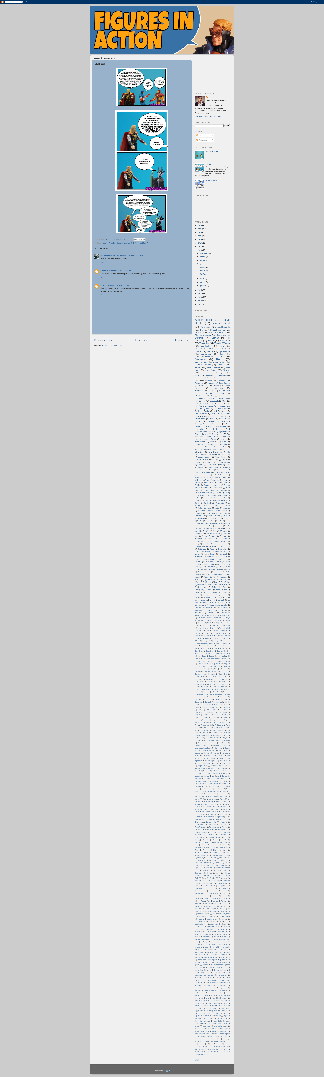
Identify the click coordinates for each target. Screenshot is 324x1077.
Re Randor (213, 585)
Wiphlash (224, 523)
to (206, 1044)
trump (208, 610)
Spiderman (198, 880)
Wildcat (197, 449)
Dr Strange (223, 495)
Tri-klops (214, 592)
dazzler (197, 937)
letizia (197, 988)
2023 (200, 232)
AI (209, 625)
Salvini (227, 855)
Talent (224, 888)
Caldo (218, 661)
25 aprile (223, 531)
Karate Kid (207, 771)
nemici (214, 998)
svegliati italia (222, 1036)
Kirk (220, 567)
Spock (227, 518)
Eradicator (198, 712)
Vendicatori (206, 346)
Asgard (224, 638)
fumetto (198, 375)
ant (219, 916)
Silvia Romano (207, 868)
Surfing (215, 888)
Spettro (212, 878)
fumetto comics (211, 952)
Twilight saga (224, 398)
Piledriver (208, 829)
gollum (197, 965)
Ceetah (218, 493)
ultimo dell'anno (221, 610)
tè (210, 1046)
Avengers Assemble (204, 643)
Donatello (208, 702)
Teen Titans (214, 891)
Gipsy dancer (214, 735)
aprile (202, 278)
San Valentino (217, 434)
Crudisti (197, 686)
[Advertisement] (211, 72)
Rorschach (199, 378)
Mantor (197, 799)
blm (226, 921)
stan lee (207, 416)
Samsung (200, 858)
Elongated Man (221, 551)
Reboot (207, 842)
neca (207, 998)
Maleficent (223, 794)
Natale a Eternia (214, 511)
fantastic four (219, 362)
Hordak (211, 564)
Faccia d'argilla (209, 554)
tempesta (214, 1041)
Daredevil (214, 401)
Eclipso (197, 707)
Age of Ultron (211, 465)
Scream (208, 590)
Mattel (217, 508)
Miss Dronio (209, 804)
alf (213, 914)
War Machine (202, 523)
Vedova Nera (201, 362)
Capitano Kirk (215, 666)
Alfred (221, 465)
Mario (228, 505)
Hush (224, 745)
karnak (203, 602)
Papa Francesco (200, 827)
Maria (219, 403)
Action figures (204, 319)
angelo (212, 916)
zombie (211, 613)
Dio (208, 452)
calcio (225, 924)
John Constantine (209, 567)
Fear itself (223, 554)
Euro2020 (223, 715)
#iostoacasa (200, 391)
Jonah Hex (226, 763)
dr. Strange (204, 942)
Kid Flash (207, 503)
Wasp (197, 595)
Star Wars (217, 880)
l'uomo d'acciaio (210, 982)
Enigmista (199, 429)
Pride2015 (214, 832)
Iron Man (142, 243)
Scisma (211, 518)
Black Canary (213, 467)
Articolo (215, 638)
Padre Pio (210, 824)
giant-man (223, 960)
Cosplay (198, 546)
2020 (200, 239)
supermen (210, 1036)
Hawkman (207, 500)
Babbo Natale (220, 416)
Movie (197, 812)
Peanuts (206, 475)
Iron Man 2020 (219, 755)
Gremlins (198, 562)
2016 (200, 250)
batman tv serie (212, 919)
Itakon (221, 758)
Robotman (198, 852)
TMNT (205, 592)
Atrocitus (223, 536)
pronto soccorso (221, 1013)
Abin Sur (216, 625)
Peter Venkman (201, 414)
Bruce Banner (217, 449)
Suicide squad (222, 883)
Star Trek (214, 460)
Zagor (222, 909)
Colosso (202, 401)
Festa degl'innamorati (202, 720)
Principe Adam (200, 516)
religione (212, 1018)
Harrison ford (211, 743)
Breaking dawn (204, 408)
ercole (227, 942)
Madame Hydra (216, 505)
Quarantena (205, 354)
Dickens (220, 470)
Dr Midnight (212, 495)
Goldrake (198, 447)
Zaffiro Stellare (211, 909)
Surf (207, 888)
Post (200, 135)
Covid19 (221, 364)
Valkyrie (206, 898)
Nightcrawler (208, 580)
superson (198, 610)
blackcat (212, 921)
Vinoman (224, 592)
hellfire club (222, 967)
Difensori (207, 426)
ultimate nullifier (219, 1046)
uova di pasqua (213, 1049)
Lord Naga (219, 789)
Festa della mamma (214, 556)
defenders (206, 937)
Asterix (204, 536)
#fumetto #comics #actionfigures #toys (214, 406)
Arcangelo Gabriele (223, 635)
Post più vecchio (180, 340)
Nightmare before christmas (204, 817)
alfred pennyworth (223, 914)
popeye (224, 1011)
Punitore (222, 419)
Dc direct (215, 689)
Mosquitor (223, 577)
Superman (225, 340)
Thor (149, 243)
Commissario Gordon (219, 544)
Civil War (134, 243)
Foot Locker (219, 725)
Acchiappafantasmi (202, 424)
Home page (141, 340)
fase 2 (224, 944)
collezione (211, 931)
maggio (203, 267)
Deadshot (206, 692)
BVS (196, 646)
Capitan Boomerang (219, 664)
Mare (204, 799)
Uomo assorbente (201, 896)
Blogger (167, 1071)
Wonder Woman (222, 343)
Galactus (223, 498)
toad (211, 1044)
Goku (212, 559)
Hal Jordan (209, 562)
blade (220, 921)
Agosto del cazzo (210, 628)
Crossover (223, 684)
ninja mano (223, 998)
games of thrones (220, 954)
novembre (204, 253)
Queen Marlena (215, 837)
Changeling (223, 674)
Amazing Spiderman (220, 630)
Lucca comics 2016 (209, 791)
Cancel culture (203, 664)
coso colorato (222, 931)
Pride (215, 475)
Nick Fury (203, 386)
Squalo (208, 880)
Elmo (200, 710)
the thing (223, 1041)
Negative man (212, 814)
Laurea (208, 164)
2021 (200, 236)
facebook (206, 597)
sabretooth (201, 1023)
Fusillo (103, 270)
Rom (216, 852)
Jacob (197, 503)
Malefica (214, 794)
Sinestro (198, 477)
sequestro (206, 1026)
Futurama (218, 472)
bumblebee (218, 526)
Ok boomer (223, 822)
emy (220, 942)
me (216, 462)
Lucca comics (204, 572)
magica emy (223, 988)
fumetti (212, 600)
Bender (206, 449)
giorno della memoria (219, 962)
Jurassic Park (216, 766)
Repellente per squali (202, 847)
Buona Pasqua (208, 490)
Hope (216, 500)
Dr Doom (198, 411)
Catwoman (223, 490)
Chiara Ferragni (214, 676)
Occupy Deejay (211, 822)
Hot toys (206, 745)
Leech (225, 781)
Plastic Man (210, 513)
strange (215, 1034)
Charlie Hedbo (200, 676)
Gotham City (199, 738)
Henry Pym (201, 564)
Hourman (220, 564)
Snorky (217, 873)
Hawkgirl (198, 500)
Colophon (223, 679)
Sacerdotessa (217, 855)
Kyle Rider (223, 773)
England (224, 710)
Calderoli (209, 661)
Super (197, 886)
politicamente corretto (218, 605)
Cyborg (227, 493)
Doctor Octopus (224, 546)
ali (198, 916)
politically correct (213, 1011)
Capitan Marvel (200, 666)
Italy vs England (210, 761)
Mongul (218, 804)
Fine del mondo (206, 725)
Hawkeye (209, 356)
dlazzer (224, 937)
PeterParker (225, 582)
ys (229, 1051)
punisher (198, 608)
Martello (217, 572)
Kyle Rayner (211, 773)
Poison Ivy (223, 513)
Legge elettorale (200, 783)
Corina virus (199, 684)
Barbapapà (205, 648)
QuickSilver (201, 585)
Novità (218, 819)
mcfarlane (223, 990)
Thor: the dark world (213, 893)
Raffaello (216, 840)
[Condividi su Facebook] (142, 239)
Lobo (228, 569)
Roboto (214, 587)
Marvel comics (217, 330)
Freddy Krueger (216, 429)
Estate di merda (221, 712)
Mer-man (208, 381)
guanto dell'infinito (217, 965)
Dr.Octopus (202, 549)
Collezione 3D (211, 679)
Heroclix (198, 745)
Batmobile (198, 539)
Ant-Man (217, 424)
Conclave (211, 681)
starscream (223, 1031)
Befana (200, 467)
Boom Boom (201, 656)
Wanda (197, 903)
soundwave (208, 608)
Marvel (210, 351)
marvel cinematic (210, 990)
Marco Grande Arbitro (109, 255)
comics (211, 383)
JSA (219, 454)
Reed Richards (201, 587)
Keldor (227, 771)
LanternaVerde (221, 778)
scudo (197, 1026)
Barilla (214, 648)
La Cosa (212, 391)
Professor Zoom (215, 516)
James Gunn (199, 763)
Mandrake (223, 796)
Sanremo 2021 (224, 858)
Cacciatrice (199, 661)
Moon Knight (222, 806)
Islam (214, 758)
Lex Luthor (208, 786)
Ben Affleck (210, 651)
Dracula (216, 386)
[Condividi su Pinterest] (144, 239)
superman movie (221, 608)
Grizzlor (197, 740)
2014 (200, 294)
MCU (205, 505)
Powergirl (198, 460)
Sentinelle (217, 863)
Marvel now (213, 799)
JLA (207, 411)
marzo (202, 282)
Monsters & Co (210, 806)
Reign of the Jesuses (210, 845)
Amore (207, 633)
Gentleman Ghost (203, 732)
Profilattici (211, 834)
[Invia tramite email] (134, 239)
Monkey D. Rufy (210, 577)
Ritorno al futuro (219, 850)
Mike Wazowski (221, 801)
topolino (218, 1044)
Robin (211, 340)
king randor (226, 980)
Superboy (223, 886)
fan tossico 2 (213, 944)
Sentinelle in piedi (212, 151)
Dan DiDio (206, 689)
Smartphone (199, 873)
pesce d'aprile (225, 1008)
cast (218, 926)
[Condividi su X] (139, 239)
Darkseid (210, 470)
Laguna (208, 778)
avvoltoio (201, 919)
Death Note (216, 692)
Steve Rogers (209, 883)
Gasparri (220, 730)
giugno (203, 264)
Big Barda (222, 442)
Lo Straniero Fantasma (214, 569)
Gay (224, 401)
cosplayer (198, 934)
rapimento (198, 1016)
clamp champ (222, 929)
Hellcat (227, 562)
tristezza (227, 1044)
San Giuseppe (212, 858)
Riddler (198, 421)
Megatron (226, 508)
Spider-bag (223, 878)
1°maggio (200, 623)
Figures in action (203, 335)
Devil (202, 452)
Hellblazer (223, 743)
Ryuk (223, 852)
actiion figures (213, 911)
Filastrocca (223, 722)
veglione (224, 1049)
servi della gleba (220, 1026)
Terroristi (224, 891)
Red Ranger (217, 842)
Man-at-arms (208, 403)
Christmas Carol (220, 408)
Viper (208, 901)
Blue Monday (219, 653)
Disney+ (198, 699)
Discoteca (223, 697)
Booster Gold (221, 323)
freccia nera (199, 952)
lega (208, 985)
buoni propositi (215, 924)
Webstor (198, 480)
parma (199, 1008)
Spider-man (224, 351)
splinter (214, 1031)
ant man (198, 526)
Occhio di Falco (204, 348)
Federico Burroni (216, 97)
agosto (203, 260)
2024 (200, 229)
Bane (212, 442)
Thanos (224, 460)
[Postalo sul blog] (137, 239)
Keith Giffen (218, 771)
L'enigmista (219, 503)
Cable (225, 659)
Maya (221, 799)
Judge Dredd (202, 766)
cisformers (210, 929)
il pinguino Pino (220, 970)
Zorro (203, 911)
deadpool (198, 462)
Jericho (216, 763)
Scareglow (198, 590)
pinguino (200, 1011)
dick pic (216, 937)
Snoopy (209, 873)
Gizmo (204, 559)
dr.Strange (208, 462)
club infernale (200, 931)
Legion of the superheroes (218, 783)
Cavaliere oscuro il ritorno (205, 674)
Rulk (224, 587)
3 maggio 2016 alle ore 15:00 (131, 255)
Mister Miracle (220, 457)
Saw (206, 460)
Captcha (214, 669)
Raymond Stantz (201, 434)
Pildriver (198, 829)
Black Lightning (206, 653)
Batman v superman (212, 485)
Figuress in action (210, 722)
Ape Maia (209, 635)
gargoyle (198, 957)
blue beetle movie (201, 924)
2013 (200, 297)
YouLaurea (198, 909)
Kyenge (200, 773)
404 (198, 625)
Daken (197, 689)
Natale (222, 356)
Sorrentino (218, 875)
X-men (198, 367)
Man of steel (199, 796)
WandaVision (207, 903)
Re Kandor (198, 842)
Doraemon (218, 702)
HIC (204, 740)
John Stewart (224, 383)
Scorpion (224, 860)
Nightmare (223, 432)
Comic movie (199, 681)
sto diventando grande (202, 1034)
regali (225, 1016)
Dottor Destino (206, 393)
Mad (205, 794)
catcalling (226, 926)
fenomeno (198, 947)
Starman (227, 880)
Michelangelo (208, 801)
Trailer (220, 521)
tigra (223, 421)
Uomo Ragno (211, 370)
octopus (215, 1000)
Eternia (197, 715)
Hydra (222, 373)
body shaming (221, 595)
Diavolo (200, 694)
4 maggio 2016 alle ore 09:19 (119, 285)
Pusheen (223, 834)
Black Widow (213, 367)
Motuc (225, 809)
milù (209, 993)
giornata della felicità (202, 962)
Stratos (200, 521)
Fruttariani (204, 730)
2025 (200, 225)
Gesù (197, 356)
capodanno (221, 437)
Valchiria (198, 898)
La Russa (215, 776)
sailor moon (212, 1023)
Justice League (204, 457)
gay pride (221, 600)
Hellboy (218, 562)
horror (209, 970)
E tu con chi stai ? (219, 704)
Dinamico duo (212, 697)
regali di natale (200, 1018)
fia (210, 949)
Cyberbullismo (209, 546)
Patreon (224, 827)
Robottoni (208, 852)
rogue (228, 1021)
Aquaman (209, 375)
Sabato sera (205, 855)
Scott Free (198, 863)
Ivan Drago (223, 761)
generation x (225, 957)
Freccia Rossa (209, 727)
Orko (228, 580)
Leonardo (198, 786)
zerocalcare (201, 1054)
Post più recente (103, 340)
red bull (207, 1016)
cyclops (208, 934)
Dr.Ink (207, 704)
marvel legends (222, 327)
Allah (208, 630)
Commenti (202, 140)
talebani (217, 1039)
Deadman (200, 495)
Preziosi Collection (201, 832)
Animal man (222, 483)
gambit (206, 954)
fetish (204, 949)
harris (203, 967)
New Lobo (223, 814)
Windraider (214, 523)
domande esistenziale (202, 939)
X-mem (224, 480)
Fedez (225, 717)
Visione (215, 901)
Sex (226, 863)
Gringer (224, 738)
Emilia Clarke (211, 710)
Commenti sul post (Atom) (112, 346)
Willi (225, 903)
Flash (221, 354)
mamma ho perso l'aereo (205, 439)
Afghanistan (225, 625)
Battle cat (223, 648)
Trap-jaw (211, 421)
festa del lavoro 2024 (212, 947)
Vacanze (215, 896)
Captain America (123, 243)
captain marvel (209, 926)
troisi (198, 1046)
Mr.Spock (215, 812)
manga (197, 990)
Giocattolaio (225, 732)
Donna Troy (217, 452)
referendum (217, 1016)
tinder (202, 1044)
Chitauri (224, 541)
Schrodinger (213, 860)
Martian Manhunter (204, 508)
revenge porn (222, 1018)
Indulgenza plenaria (202, 753)
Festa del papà (206, 472)
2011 (200, 304)
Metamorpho (217, 574)
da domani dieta (221, 934)
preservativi (207, 1013)
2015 (200, 290)
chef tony (200, 929)
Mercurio (207, 574)
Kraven (227, 567)
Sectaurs (208, 863)
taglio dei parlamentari (203, 1039)
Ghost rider (200, 419)
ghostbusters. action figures (207, 960)
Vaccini (224, 896)
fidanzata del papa (220, 949)
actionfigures (225, 911)
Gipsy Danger (202, 735)
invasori (219, 977)
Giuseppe (214, 396)
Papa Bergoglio (222, 824)
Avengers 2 (206, 641)
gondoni (205, 965)
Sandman (201, 518)
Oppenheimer (199, 824)
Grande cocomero (213, 738)
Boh (228, 653)
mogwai (205, 995)
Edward (222, 393)
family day (201, 944)
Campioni (226, 661)
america (204, 916)
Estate (208, 712)
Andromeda (199, 534)
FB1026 (103, 285)
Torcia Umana (222, 477)
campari (197, 926)
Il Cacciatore (217, 748)
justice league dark (211, 980)
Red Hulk (223, 585)
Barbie (197, 485)
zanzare (198, 613)
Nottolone (208, 819)
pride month (200, 442)
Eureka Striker (209, 715)
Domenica (198, 702)
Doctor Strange (221, 699)
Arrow (207, 638)
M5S (222, 791)
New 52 (197, 580)
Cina (225, 676)
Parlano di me (214, 827)
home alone (199, 970)
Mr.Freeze (205, 812)
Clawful (205, 544)
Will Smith (218, 903)
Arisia (200, 638)
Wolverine (204, 343)
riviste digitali (217, 1021)
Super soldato (209, 886)
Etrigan (197, 554)
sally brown (223, 1023)
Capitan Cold (212, 539)
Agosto (199, 628)
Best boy (220, 651)
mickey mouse (200, 993)
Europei (197, 717)
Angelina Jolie (220, 633)
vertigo (197, 1051)
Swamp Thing (209, 477)
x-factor (223, 1051)
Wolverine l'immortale (203, 906)
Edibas (197, 498)
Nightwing (220, 817)
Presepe (226, 396)
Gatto (228, 730)
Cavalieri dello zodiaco (203, 493)
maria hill (223, 602)
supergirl (201, 1036)
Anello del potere (213, 534)
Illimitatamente (209, 750)
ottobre (203, 257)
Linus (217, 786)
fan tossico (218, 597)
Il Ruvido (224, 500)
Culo (206, 686)
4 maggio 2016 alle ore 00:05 (119, 270)
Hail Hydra (203, 270)
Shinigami (223, 865)
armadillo (226, 916)
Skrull (197, 592)
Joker (212, 419)
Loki (196, 403)
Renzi (225, 845)
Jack (215, 411)
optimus (197, 1005)
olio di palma (225, 1000)
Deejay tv (226, 692)
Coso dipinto (211, 684)
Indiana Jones (222, 750)
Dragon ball (222, 549)
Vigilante (227, 898)
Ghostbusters (200, 396)
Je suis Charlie (211, 181)
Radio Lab (206, 840)
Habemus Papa (214, 740)
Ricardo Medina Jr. (220, 847)
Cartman (198, 671)
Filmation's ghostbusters (217, 444)
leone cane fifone (220, 985)
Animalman (199, 635)
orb (205, 1005)
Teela (201, 398)
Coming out (199, 444)
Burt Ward (221, 656)
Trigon (227, 521)
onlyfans (201, 1003)
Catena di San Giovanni (212, 671)
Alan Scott (225, 391)
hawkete (212, 967)
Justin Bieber (222, 768)
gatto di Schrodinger (211, 957)
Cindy (197, 544)
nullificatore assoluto (202, 1000)
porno (197, 1013)
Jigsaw (227, 454)
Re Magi (227, 516)
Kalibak (197, 771)
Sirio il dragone (219, 870)
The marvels (199, 893)
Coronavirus (200, 359)
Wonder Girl (221, 906)
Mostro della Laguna (212, 809)
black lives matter (201, 921)
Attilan (197, 641)
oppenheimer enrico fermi (217, 1003)
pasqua (224, 439)
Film (196, 725)
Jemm (209, 763)
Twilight (211, 398)
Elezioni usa (225, 707)
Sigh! (196, 868)
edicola (197, 483)
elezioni (214, 942)
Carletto (224, 669)
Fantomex (215, 717)
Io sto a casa (205, 755)
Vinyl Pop (200, 901)
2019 (200, 243)
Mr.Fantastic (210, 432)
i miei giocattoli (210, 529)
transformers (225, 462)
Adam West (208, 483)
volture (204, 1051)
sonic (221, 1028)
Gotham (224, 735)
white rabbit (214, 1051)
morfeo (213, 995)
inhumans (222, 975)
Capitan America (109, 243)
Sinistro (205, 870)
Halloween (211, 454)
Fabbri (206, 717)
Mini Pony (198, 804)
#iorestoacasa (217, 388)
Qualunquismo (200, 837)
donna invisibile (219, 939)
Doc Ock (208, 699)
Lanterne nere (214, 781)
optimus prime (200, 605)
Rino (196, 850)
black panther (208, 595)
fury (221, 952)
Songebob (207, 875)
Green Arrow (222, 559)
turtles (205, 1046)
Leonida (200, 569)
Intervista (216, 753)
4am (204, 625)
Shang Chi (198, 865)
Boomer (212, 656)
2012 (200, 301)
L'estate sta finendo (202, 776)
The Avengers (207, 373)
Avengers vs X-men (220, 643)
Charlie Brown (212, 541)
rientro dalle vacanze (202, 1021)
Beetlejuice (199, 651)
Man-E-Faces (212, 796)
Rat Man (224, 840)
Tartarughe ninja (200, 891)
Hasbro (219, 359)
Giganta (215, 732)
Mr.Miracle (201, 511)
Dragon (212, 549)
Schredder (201, 860)
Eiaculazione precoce (203, 551)
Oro (198, 582)
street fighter (225, 1034)
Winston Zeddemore (211, 480)
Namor (224, 411)
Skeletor (213, 378)
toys (228, 403)
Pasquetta (198, 513)
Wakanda (224, 901)
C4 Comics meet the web (211, 659)
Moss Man (198, 809)
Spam (204, 878)
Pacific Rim (207, 582)
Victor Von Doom (220, 447)
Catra (225, 671)
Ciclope (226, 370)
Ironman (206, 758)
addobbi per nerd (203, 914)
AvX (228, 465)
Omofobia (219, 580)
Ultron (207, 447)
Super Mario (210, 521)
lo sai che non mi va (209, 988)
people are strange (210, 1008)
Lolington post (208, 789)
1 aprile (227, 620)
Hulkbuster (216, 745)
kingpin (199, 982)
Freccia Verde (210, 498)
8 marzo (200, 465)
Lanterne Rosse (200, 781)
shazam (197, 1028)
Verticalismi (216, 898)
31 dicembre (225, 623)
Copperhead (222, 681)
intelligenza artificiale (203, 977)
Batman (215, 338)
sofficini (206, 1028)
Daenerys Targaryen (219, 686)
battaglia (208, 526)
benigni (224, 919)
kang (221, 529)
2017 (200, 246)
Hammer (201, 743)
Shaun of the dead (211, 865)
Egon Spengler (221, 426)
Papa (216, 582)
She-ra (219, 518)
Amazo (197, 633)
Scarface (223, 475)
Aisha (221, 628)
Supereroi (198, 888)
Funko (212, 730)
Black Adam (217, 488)
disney (197, 597)
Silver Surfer (215, 414)
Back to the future (207, 646)
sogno (214, 1028)
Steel (199, 883)
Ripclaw (206, 850)
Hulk (221, 346)
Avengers (205, 327)
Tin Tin (225, 893)
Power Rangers (221, 829)
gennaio (203, 286)
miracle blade (219, 993)
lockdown (213, 602)
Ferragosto (199, 556)
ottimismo (212, 1005)
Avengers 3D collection (221, 641)
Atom (214, 536)
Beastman (222, 375)
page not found (224, 1005)
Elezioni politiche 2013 (211, 707)
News (225, 511)
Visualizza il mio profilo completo (208, 116)
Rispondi (103, 262)
